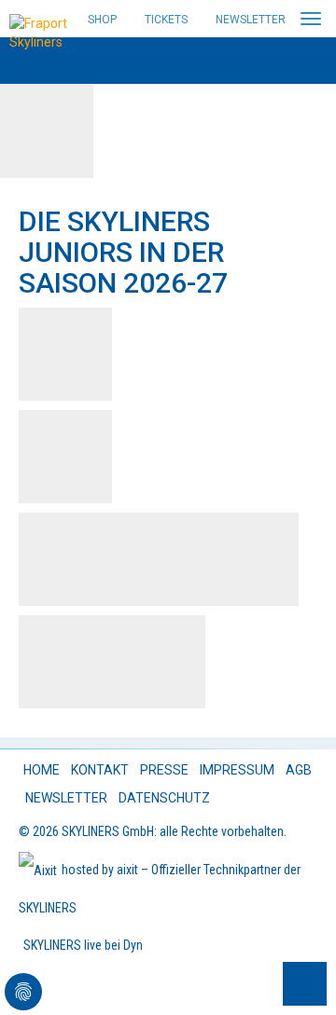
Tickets (166, 19)
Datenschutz (164, 797)
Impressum (237, 769)
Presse (164, 769)
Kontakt (100, 769)
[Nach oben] (305, 984)
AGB (299, 769)
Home (41, 769)
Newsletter (251, 19)
